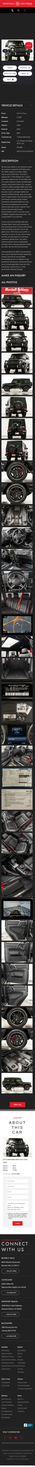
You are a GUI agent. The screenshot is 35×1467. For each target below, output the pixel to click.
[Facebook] (5, 1437)
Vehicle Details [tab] (11, 105)
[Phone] (12, 10)
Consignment (5, 1382)
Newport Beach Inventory (9, 1366)
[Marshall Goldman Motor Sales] (17, 4)
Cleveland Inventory (7, 1363)
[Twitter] (21, 1437)
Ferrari (20, 1357)
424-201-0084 (11, 1271)
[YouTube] (16, 1437)
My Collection (5, 1417)
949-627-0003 (11, 1314)
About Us (20, 1399)
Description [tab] (9, 161)
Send (9, 79)
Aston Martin (22, 1350)
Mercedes (21, 1372)
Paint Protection (6, 1402)
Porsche (20, 1369)
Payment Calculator (24, 1385)
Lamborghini (21, 1363)
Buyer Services (6, 1399)
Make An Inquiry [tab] (13, 275)
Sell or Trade (5, 1385)
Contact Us (17, 96)
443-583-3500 (11, 1336)
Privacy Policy (14, 1456)
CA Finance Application (25, 1389)
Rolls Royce (21, 1366)
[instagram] (10, 1437)
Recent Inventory (6, 1354)
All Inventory (5, 1350)
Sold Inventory (6, 1369)
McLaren (20, 1360)
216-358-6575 (17, 89)
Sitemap (23, 1456)
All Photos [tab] (9, 282)
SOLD (6, 35)
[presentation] (5, 51)
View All (17, 1104)
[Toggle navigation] (23, 10)
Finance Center (22, 1382)
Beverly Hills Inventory (8, 1360)
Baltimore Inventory (7, 1357)
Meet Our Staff (22, 1408)
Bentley (20, 1354)
